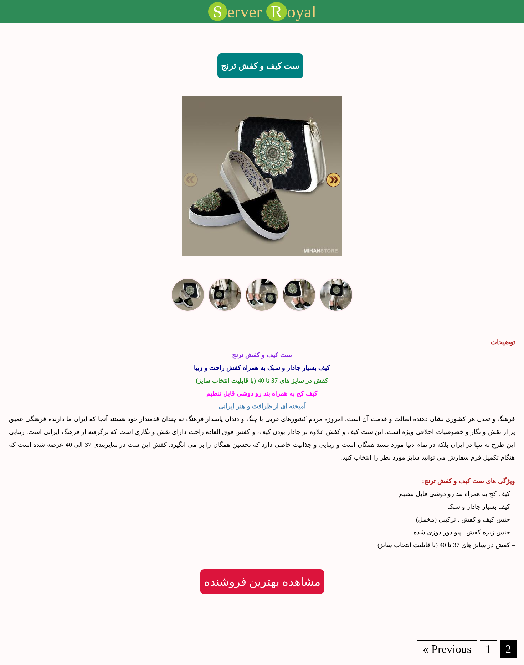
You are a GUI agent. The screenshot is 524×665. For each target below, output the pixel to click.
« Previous (447, 649)
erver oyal (264, 11)
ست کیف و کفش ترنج (260, 65)
